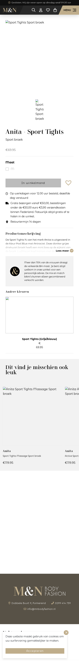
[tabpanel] (39, 57)
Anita (7, 451)
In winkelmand (33, 183)
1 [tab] (39, 89)
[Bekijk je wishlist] (48, 10)
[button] (68, 183)
